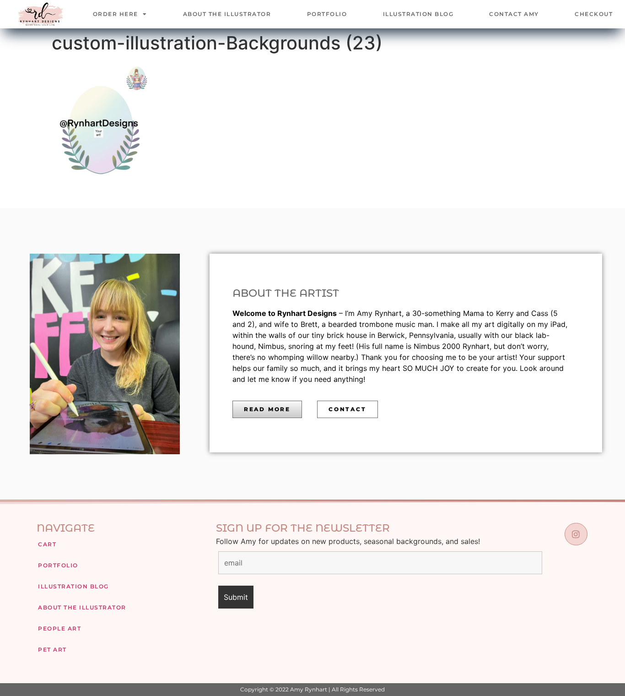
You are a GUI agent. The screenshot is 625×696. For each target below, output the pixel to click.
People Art (59, 628)
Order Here (115, 14)
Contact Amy (514, 14)
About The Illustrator (227, 14)
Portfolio (327, 14)
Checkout (594, 14)
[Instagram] (576, 534)
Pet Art (52, 649)
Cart (47, 544)
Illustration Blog (418, 14)
